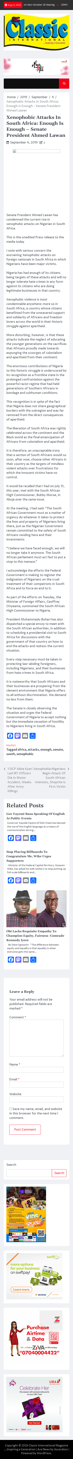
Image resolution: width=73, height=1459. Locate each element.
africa (22, 750)
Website (15, 1094)
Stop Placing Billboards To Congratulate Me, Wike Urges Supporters (28, 856)
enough (45, 750)
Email (14, 1079)
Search (11, 1165)
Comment (17, 1017)
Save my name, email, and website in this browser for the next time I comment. (35, 1113)
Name (14, 1065)
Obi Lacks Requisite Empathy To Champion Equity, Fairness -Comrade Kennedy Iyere (35, 935)
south (10, 754)
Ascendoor (61, 1449)
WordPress (44, 1453)
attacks (33, 750)
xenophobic (25, 754)
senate (58, 750)
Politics (11, 745)
